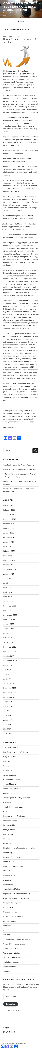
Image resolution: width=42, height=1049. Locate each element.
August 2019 (8, 665)
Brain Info (7, 761)
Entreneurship (9, 825)
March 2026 (8, 505)
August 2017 (8, 702)
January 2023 (8, 601)
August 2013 (8, 720)
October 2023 (8, 565)
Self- (5, 930)
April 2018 (7, 679)
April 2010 (7, 734)
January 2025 (8, 533)
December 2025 (9, 519)
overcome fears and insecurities (16, 898)
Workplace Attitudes (11, 953)
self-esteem (8, 935)
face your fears (9, 830)
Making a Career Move (12, 857)
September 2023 (10, 569)
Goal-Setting (8, 839)
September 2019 (10, 661)
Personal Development (12, 903)
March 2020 (8, 633)
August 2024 (8, 542)
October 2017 (8, 697)
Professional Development (14, 916)
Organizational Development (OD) (16, 894)
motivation (7, 880)
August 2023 (8, 574)
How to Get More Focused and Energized (19, 848)
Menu (22, 21)
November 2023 (9, 560)
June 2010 (7, 725)
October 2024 (8, 537)
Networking (8, 885)
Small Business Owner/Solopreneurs (17, 939)
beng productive (9, 757)
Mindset (6, 871)
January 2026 (8, 515)
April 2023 (7, 592)
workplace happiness (11, 962)
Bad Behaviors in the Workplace (15, 752)
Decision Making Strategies (14, 816)
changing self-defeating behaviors (17, 798)
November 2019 (9, 652)
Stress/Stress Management (14, 944)
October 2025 (8, 524)
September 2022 (10, 615)
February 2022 (9, 620)
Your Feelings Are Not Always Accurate (18, 465)
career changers (9, 775)
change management (11, 793)
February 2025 (9, 528)
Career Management (11, 780)
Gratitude (7, 843)
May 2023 (7, 588)
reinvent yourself (10, 921)
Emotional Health (10, 821)
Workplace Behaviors (11, 958)
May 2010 (7, 729)
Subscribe (10, 1004)
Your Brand (7, 971)
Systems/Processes (11, 948)
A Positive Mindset (10, 748)
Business (7, 766)
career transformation (12, 789)
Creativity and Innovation (13, 807)
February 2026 (9, 510)
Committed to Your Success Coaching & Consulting (20, 7)
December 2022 (9, 606)
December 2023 (9, 556)
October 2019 (8, 656)
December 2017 (9, 688)
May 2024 (7, 547)
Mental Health (9, 862)
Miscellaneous (9, 875)
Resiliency (7, 926)
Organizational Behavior (12, 889)
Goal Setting (8, 834)
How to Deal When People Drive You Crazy (20, 470)
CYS (5, 812)
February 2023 (9, 597)
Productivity (8, 907)
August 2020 (8, 629)
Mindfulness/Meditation (13, 866)
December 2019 (9, 647)
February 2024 (9, 551)
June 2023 (7, 583)
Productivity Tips (10, 912)
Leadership (7, 853)
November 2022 (9, 611)
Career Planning (9, 784)
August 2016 (8, 706)
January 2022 (8, 624)
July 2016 (7, 711)
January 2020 (8, 642)
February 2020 (9, 638)
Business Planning (10, 770)
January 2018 (8, 684)
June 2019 (7, 674)
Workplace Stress (10, 967)
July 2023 (7, 578)
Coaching (7, 802)
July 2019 (7, 670)
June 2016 (7, 715)
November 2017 (9, 693)
